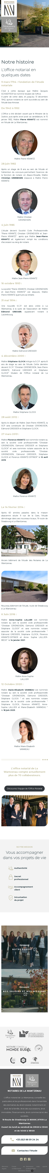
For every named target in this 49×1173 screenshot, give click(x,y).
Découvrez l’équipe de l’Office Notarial (24, 788)
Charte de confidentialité (18, 1167)
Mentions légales (5, 1167)
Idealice (28, 1171)
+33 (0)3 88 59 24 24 (27, 1139)
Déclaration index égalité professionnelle (36, 1167)
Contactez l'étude (26, 1150)
